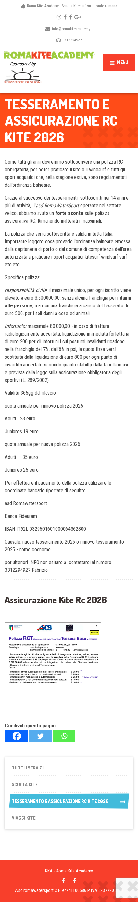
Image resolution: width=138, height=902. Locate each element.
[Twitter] (40, 736)
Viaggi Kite (23, 817)
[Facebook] (16, 736)
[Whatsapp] (64, 736)
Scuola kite (25, 784)
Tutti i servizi (28, 767)
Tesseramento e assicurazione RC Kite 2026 (60, 801)
